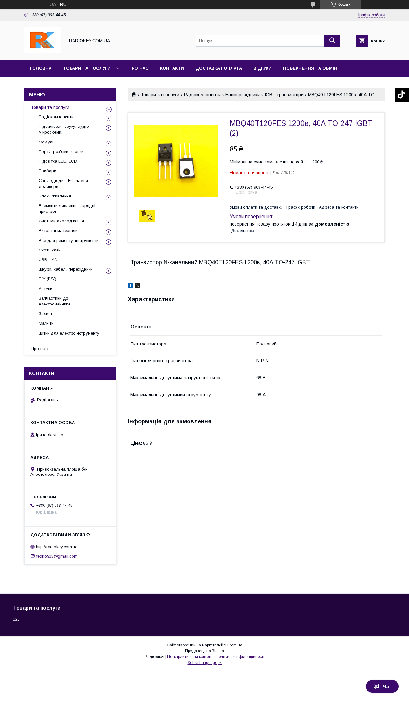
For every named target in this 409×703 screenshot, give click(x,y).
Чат (387, 686)
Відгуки (262, 68)
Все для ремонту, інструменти (69, 240)
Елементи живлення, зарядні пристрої (67, 208)
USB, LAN (48, 259)
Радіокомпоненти (202, 94)
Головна (40, 68)
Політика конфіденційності (240, 656)
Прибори (47, 170)
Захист (45, 313)
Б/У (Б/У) (47, 278)
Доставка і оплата (219, 68)
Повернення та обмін (310, 68)
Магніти (46, 323)
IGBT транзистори (284, 94)
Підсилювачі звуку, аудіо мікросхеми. (64, 129)
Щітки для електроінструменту (69, 333)
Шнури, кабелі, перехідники (66, 269)
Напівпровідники (242, 94)
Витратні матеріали (58, 230)
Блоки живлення (55, 196)
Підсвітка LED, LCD (58, 161)
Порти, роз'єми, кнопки (61, 151)
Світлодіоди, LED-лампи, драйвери (64, 183)
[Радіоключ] (42, 51)
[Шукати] (332, 41)
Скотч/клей (50, 250)
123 (16, 619)
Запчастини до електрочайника (55, 301)
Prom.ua (234, 645)
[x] (137, 286)
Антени (45, 288)
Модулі (46, 142)
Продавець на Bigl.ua (204, 651)
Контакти (172, 68)
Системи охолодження (61, 221)
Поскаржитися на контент (190, 656)
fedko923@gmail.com (57, 555)
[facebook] (130, 286)
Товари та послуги (87, 68)
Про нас (138, 68)
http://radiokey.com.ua (57, 547)
